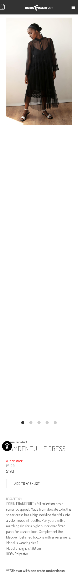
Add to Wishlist (27, 483)
